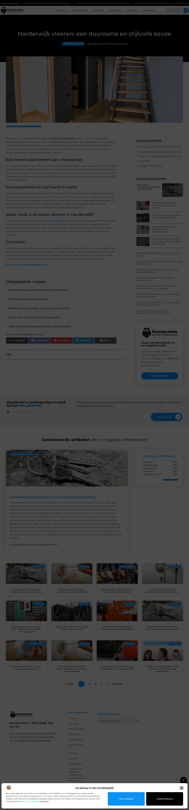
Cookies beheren (164, 799)
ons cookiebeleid (31, 801)
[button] (181, 788)
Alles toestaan (126, 799)
